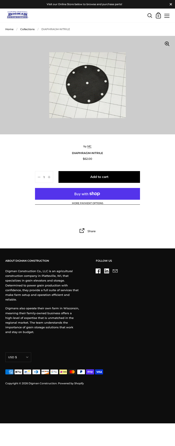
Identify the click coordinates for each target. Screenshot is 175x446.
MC (89, 146)
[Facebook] (98, 271)
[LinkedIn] (106, 271)
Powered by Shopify (71, 383)
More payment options (87, 203)
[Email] (115, 271)
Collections (27, 29)
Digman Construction (43, 383)
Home (9, 29)
